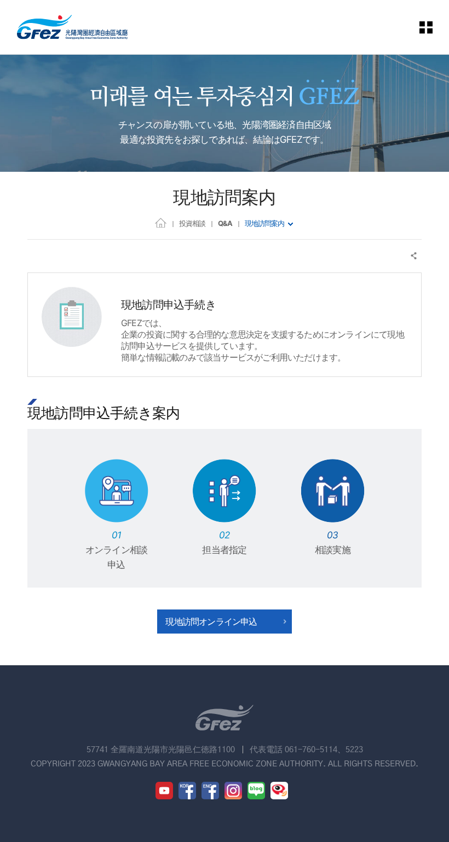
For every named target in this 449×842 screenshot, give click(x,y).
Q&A (225, 223)
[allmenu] (426, 27)
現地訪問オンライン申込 (211, 621)
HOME (160, 222)
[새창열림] (164, 790)
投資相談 (192, 223)
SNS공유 (414, 256)
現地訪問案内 (264, 223)
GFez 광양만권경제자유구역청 (72, 27)
